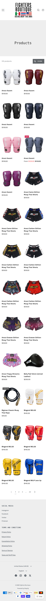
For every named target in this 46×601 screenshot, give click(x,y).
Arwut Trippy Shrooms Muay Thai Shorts (10, 375)
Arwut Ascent (7, 91)
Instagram (5, 510)
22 (30, 492)
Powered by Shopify (23, 588)
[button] (43, 10)
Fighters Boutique (25, 585)
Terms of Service (7, 550)
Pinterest (5, 521)
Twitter (4, 517)
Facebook (5, 514)
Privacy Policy (6, 532)
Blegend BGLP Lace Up (32, 480)
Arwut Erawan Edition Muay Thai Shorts (10, 338)
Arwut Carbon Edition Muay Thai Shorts (32, 229)
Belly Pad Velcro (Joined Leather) (33, 375)
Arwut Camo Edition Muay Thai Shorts (32, 193)
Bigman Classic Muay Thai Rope (10, 411)
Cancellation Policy (8, 541)
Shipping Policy (7, 546)
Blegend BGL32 (30, 410)
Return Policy (6, 537)
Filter (39, 61)
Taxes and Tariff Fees (9, 555)
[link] (11, 492)
